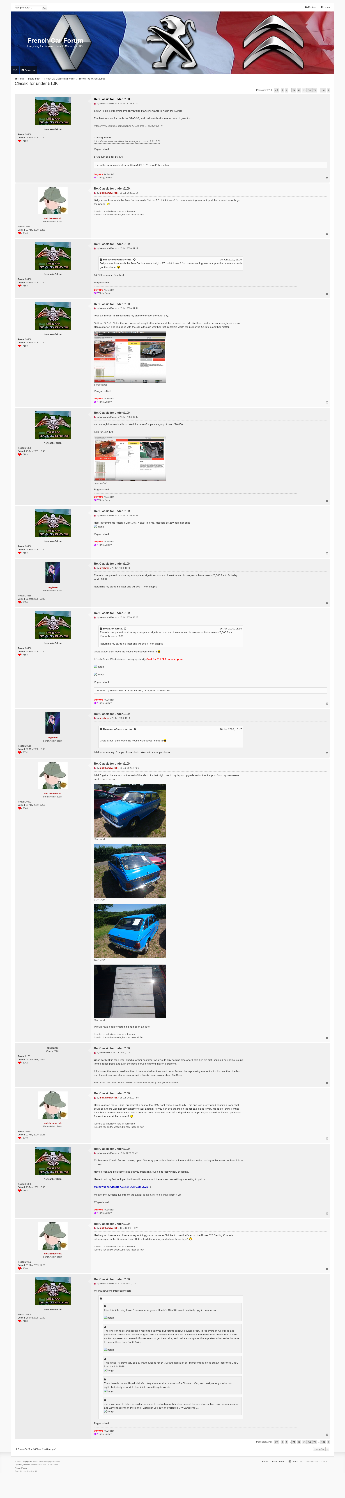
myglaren (108, 628)
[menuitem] (28, 70)
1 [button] (286, 90)
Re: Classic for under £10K (112, 99)
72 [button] (299, 90)
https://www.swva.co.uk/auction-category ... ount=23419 (125, 141)
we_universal (24, 1465)
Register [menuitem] (312, 7)
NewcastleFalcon (113, 729)
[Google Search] (44, 8)
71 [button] (294, 90)
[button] (276, 90)
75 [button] (314, 90)
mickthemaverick (113, 259)
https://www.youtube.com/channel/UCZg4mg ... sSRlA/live (126, 125)
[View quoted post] (134, 260)
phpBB (28, 1461)
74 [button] (309, 90)
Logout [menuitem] (326, 7)
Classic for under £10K (36, 83)
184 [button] (323, 90)
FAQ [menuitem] (15, 70)
